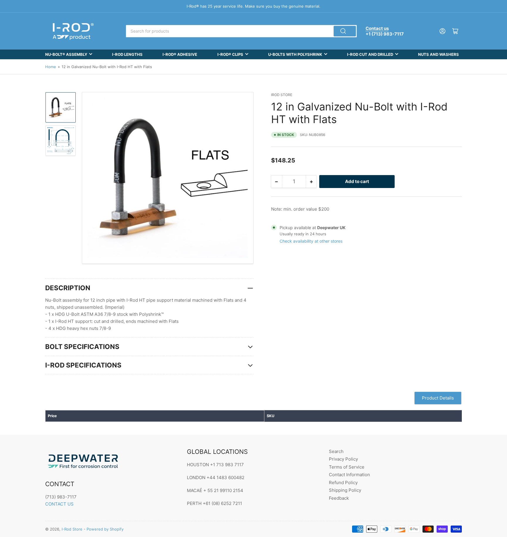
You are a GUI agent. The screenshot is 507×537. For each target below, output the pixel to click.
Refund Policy (343, 482)
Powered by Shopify (105, 529)
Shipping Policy (345, 490)
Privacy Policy (343, 459)
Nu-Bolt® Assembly (66, 54)
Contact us (377, 28)
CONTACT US (59, 504)
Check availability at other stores (311, 241)
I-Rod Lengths (127, 54)
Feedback (339, 498)
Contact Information (349, 474)
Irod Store (281, 95)
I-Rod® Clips (230, 54)
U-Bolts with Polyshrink (295, 54)
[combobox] (241, 31)
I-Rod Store (72, 529)
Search (336, 451)
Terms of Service (346, 467)
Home (50, 66)
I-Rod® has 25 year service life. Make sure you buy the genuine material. (253, 6)
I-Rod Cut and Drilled (370, 54)
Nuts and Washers (438, 54)
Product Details (438, 398)
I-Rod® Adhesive (180, 54)
